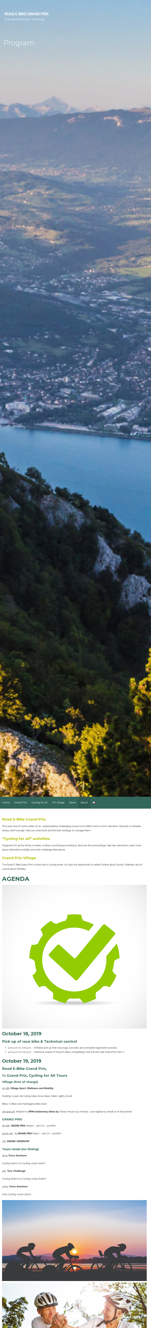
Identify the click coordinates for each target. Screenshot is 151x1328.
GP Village (58, 802)
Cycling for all (40, 802)
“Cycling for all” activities (26, 839)
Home (6, 802)
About (84, 802)
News (72, 802)
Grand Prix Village (19, 858)
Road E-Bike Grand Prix (26, 14)
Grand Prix (20, 802)
